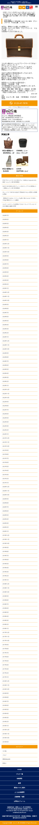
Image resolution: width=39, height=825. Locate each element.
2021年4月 (5, 470)
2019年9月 (5, 547)
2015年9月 (5, 742)
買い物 (11, 14)
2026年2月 (5, 235)
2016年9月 (5, 693)
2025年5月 (5, 272)
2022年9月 (5, 402)
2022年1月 (5, 434)
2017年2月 (5, 673)
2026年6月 (5, 219)
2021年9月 (5, 450)
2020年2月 (5, 527)
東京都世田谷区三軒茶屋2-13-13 (14, 117)
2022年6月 (5, 414)
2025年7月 (5, 264)
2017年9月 (5, 645)
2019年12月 (5, 535)
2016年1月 (5, 726)
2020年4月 (5, 519)
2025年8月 (5, 260)
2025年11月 (5, 248)
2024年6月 (5, 316)
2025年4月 (5, 276)
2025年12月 (5, 244)
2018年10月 (5, 592)
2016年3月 (5, 717)
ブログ (9, 12)
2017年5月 (5, 661)
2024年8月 (5, 308)
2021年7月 (5, 458)
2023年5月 (5, 369)
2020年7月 (5, 507)
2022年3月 (5, 426)
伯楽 (33, 13)
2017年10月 (5, 640)
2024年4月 (5, 325)
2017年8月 (5, 649)
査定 (7, 14)
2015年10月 (5, 738)
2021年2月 (5, 478)
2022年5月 (5, 418)
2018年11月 (5, 588)
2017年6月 (5, 657)
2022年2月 (5, 430)
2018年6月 (5, 608)
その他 (4, 751)
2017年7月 (5, 653)
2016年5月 (5, 709)
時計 (4, 14)
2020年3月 (5, 523)
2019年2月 (5, 576)
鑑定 (21, 14)
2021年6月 (5, 462)
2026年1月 (5, 240)
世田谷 (29, 13)
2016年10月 (5, 689)
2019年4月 (5, 568)
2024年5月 (5, 321)
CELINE (15, 12)
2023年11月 (5, 345)
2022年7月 (5, 410)
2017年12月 (5, 632)
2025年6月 (5, 268)
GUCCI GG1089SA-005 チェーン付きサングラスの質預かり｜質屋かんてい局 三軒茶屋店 (19, 187)
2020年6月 (5, 511)
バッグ (32, 12)
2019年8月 (5, 551)
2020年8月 (5, 503)
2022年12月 (5, 389)
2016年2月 (5, 721)
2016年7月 (5, 701)
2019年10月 (5, 543)
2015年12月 (5, 730)
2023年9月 (5, 353)
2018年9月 (5, 596)
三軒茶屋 (24, 13)
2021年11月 (5, 442)
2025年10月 (5, 252)
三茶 (19, 13)
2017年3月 (5, 669)
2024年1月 (5, 337)
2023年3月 (5, 377)
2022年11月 (5, 393)
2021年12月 (5, 438)
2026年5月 (5, 223)
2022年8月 (5, 406)
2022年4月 (5, 422)
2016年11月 (5, 685)
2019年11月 (5, 539)
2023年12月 (5, 341)
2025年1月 (5, 288)
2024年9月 (5, 304)
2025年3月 (5, 280)
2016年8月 (5, 697)
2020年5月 (5, 515)
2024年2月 (5, 333)
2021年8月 (5, 454)
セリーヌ (27, 12)
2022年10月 (5, 397)
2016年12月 (5, 681)
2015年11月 (5, 734)
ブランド (14, 13)
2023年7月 (5, 361)
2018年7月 (5, 604)
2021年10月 (5, 446)
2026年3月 (5, 231)
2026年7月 (5, 215)
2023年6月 (5, 365)
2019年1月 (5, 580)
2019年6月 (5, 559)
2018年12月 (5, 584)
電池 (24, 14)
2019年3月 (5, 572)
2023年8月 (5, 357)
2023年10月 (5, 349)
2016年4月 (5, 713)
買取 (15, 14)
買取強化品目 (6, 759)
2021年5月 (5, 466)
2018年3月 (5, 620)
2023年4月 (5, 373)
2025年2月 (5, 284)
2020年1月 (5, 531)
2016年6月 (5, 705)
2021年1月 (5, 483)
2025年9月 (5, 256)
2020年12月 (5, 487)
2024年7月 (5, 312)
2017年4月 (5, 665)
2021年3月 (5, 474)
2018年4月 (5, 616)
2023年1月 (5, 385)
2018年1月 (5, 628)
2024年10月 (5, 300)
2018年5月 (5, 612)
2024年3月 (5, 329)
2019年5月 (5, 564)
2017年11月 (5, 636)
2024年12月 (5, 292)
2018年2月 (5, 624)
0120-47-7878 (21, 103)
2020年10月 (5, 495)
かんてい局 (21, 12)
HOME (4, 12)
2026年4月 (5, 227)
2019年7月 (5, 555)
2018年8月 (5, 600)
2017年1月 (5, 677)
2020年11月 (5, 491)
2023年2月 (5, 381)
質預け (4, 763)
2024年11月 (5, 296)
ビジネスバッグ (7, 13)
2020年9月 (5, 499)
